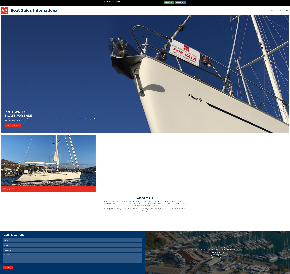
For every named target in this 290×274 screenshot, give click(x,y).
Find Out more (134, 3)
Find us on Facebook (217, 256)
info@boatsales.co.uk (217, 254)
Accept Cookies (169, 2)
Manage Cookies (180, 2)
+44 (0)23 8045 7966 (279, 10)
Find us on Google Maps (217, 257)
